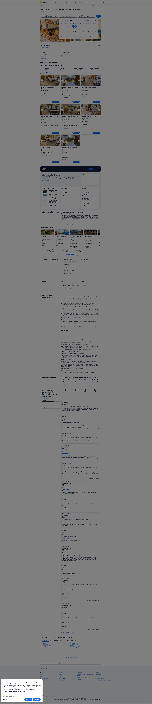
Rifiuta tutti (28, 699)
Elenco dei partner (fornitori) (8, 696)
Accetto (37, 699)
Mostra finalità (6, 699)
